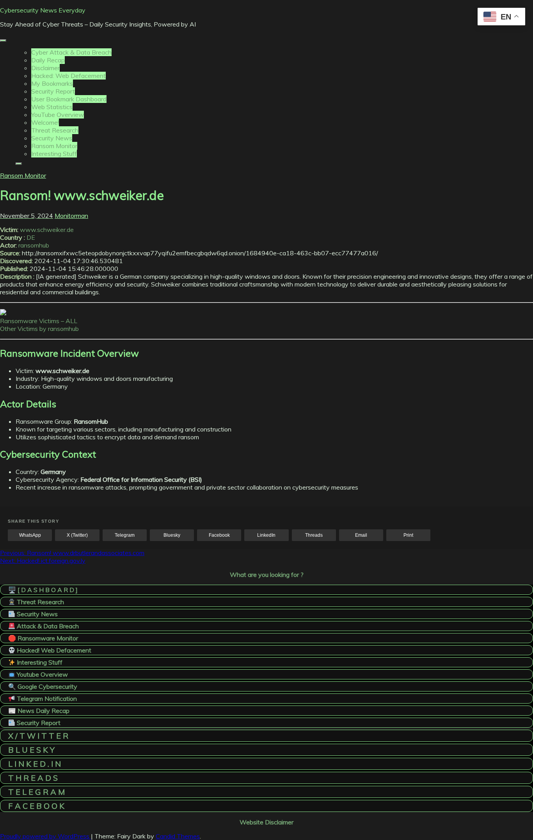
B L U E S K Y (31, 750)
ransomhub (33, 245)
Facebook (219, 535)
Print (408, 535)
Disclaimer (45, 68)
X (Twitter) (77, 535)
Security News (51, 138)
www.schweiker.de (47, 229)
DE (31, 237)
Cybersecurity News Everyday (42, 10)
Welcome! (45, 122)
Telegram (125, 535)
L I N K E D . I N (34, 764)
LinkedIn (266, 535)
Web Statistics (52, 107)
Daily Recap (48, 60)
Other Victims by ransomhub (39, 328)
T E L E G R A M (36, 792)
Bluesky (171, 535)
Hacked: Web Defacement (68, 76)
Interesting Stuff (54, 153)
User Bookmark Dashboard (69, 99)
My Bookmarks (52, 83)
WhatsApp (30, 535)
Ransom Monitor (54, 146)
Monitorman (71, 215)
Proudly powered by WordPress (45, 836)
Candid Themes (178, 836)
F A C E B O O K (36, 806)
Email (361, 535)
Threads (314, 535)
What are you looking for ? (267, 574)
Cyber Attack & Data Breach (71, 52)
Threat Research (54, 130)
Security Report (53, 91)
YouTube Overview (57, 114)
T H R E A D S (33, 778)
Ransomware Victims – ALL (38, 321)
